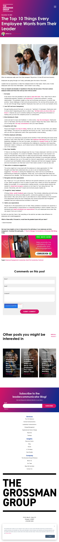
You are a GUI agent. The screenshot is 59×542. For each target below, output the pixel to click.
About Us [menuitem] (29, 460)
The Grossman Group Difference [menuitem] (29, 458)
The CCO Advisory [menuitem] (29, 419)
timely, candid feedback (16, 193)
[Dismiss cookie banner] (54, 526)
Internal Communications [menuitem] (29, 421)
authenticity (29, 98)
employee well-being (39, 139)
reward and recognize (17, 186)
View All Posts (53, 335)
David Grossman (16, 33)
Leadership (22, 260)
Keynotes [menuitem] (29, 432)
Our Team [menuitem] (29, 463)
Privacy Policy (8, 533)
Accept (50, 536)
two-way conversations (22, 123)
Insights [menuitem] (29, 439)
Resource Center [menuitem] (29, 441)
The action (15, 171)
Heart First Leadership (32, 260)
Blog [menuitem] (29, 444)
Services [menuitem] (29, 416)
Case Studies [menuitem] (29, 452)
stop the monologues (43, 120)
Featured (40, 260)
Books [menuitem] (29, 446)
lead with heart (36, 96)
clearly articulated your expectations (23, 209)
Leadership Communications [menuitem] (29, 424)
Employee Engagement (12, 260)
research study (44, 141)
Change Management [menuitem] (29, 427)
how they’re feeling (21, 128)
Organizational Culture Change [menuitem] (29, 430)
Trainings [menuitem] (29, 435)
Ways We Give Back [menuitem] (29, 466)
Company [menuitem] (29, 455)
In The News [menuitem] (30, 449)
